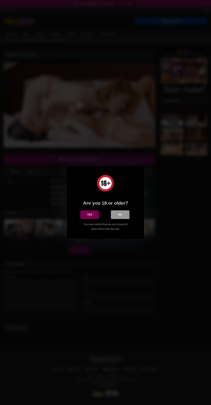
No (120, 214)
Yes (89, 214)
